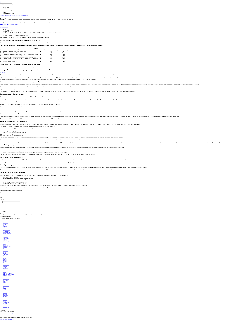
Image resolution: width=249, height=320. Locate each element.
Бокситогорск (6, 265)
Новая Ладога (6, 291)
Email (1, 199)
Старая (4, 258)
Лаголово (5, 239)
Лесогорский (6, 241)
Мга (4, 242)
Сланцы (4, 301)
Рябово (4, 253)
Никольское (5, 290)
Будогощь (5, 221)
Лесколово (5, 240)
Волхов (4, 267)
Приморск (5, 296)
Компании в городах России (9, 313)
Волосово (5, 266)
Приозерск (5, 297)
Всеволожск (5, 268)
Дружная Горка (6, 230)
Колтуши (5, 235)
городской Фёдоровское (8, 276)
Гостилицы (5, 228)
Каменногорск (6, 279)
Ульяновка (5, 262)
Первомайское (6, 248)
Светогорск (5, 298)
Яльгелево (5, 263)
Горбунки (5, 227)
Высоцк (4, 270)
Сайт (1, 202)
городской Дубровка (7, 273)
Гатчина (4, 272)
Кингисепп (5, 280)
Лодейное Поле (6, 286)
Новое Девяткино (7, 246)
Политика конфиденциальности (7, 319)
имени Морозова (6, 232)
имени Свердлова (7, 233)
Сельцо (4, 255)
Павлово (5, 247)
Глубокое (5, 226)
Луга (4, 287)
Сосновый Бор (6, 302)
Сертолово (5, 300)
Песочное (5, 249)
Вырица (4, 224)
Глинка (4, 225)
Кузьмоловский (6, 238)
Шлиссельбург (6, 307)
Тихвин (4, 304)
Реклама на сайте (6, 315)
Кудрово (4, 284)
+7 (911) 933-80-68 (4, 27)
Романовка (5, 251)
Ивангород (5, 277)
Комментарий (3, 211)
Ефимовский (6, 231)
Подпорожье (5, 295)
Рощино (4, 252)
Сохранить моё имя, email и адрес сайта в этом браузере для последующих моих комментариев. (23, 213)
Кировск (4, 282)
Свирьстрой (5, 254)
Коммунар (5, 283)
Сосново (5, 256)
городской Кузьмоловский (9, 274)
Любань (4, 288)
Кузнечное (5, 237)
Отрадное (5, 293)
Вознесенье (5, 223)
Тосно (4, 305)
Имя (1, 197)
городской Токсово (7, 275)
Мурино (4, 289)
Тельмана (5, 259)
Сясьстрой (5, 303)
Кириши (4, 281)
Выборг (4, 269)
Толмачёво (5, 261)
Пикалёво (5, 294)
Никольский (5, 245)
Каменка (5, 234)
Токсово (4, 260)
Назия (4, 244)
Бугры (4, 220)
